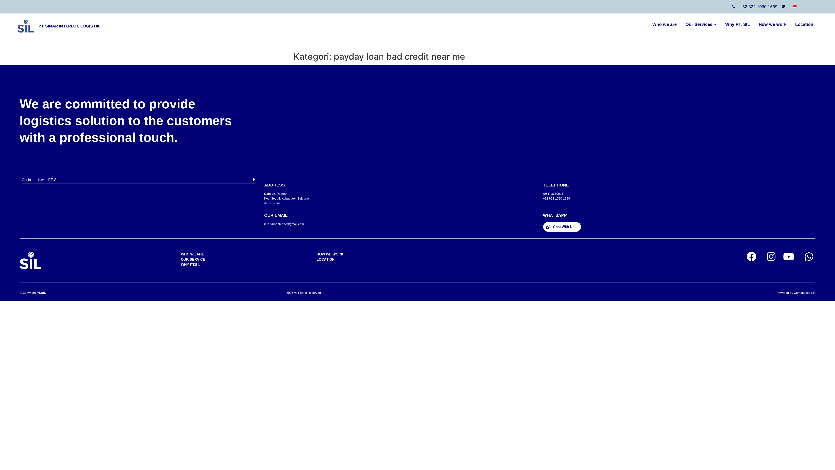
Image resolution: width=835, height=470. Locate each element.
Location (804, 24)
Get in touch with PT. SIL (40, 180)
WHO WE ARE (192, 254)
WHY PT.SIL (190, 265)
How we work (773, 24)
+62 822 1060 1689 (758, 6)
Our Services (698, 24)
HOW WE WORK (330, 254)
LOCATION (326, 259)
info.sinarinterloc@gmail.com (284, 224)
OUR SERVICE (193, 259)
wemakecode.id (804, 292)
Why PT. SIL (737, 24)
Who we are (664, 24)
